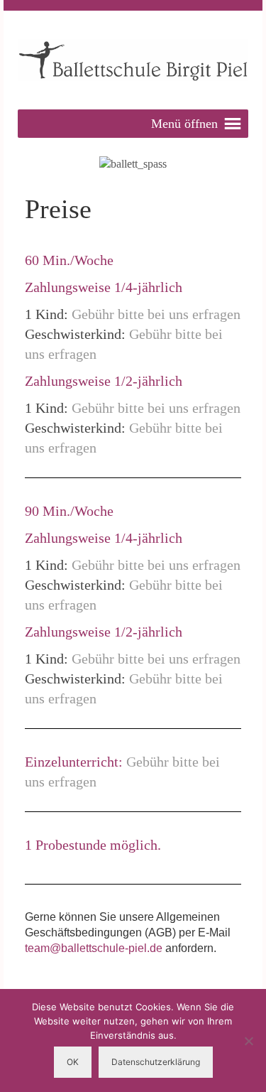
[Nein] (248, 1041)
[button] (184, 123)
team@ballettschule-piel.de (93, 948)
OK (73, 1061)
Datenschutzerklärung (155, 1061)
